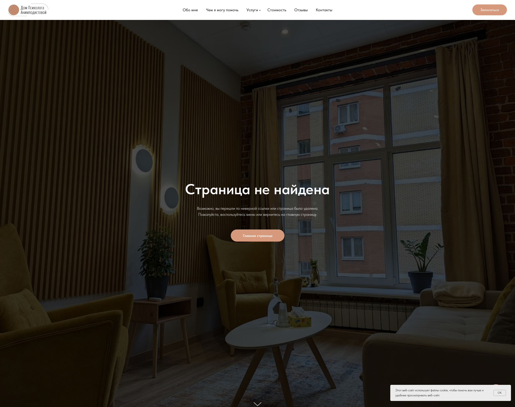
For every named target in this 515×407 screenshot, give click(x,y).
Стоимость (276, 9)
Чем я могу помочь (222, 9)
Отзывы (301, 9)
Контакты (324, 9)
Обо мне (190, 9)
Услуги (252, 9)
